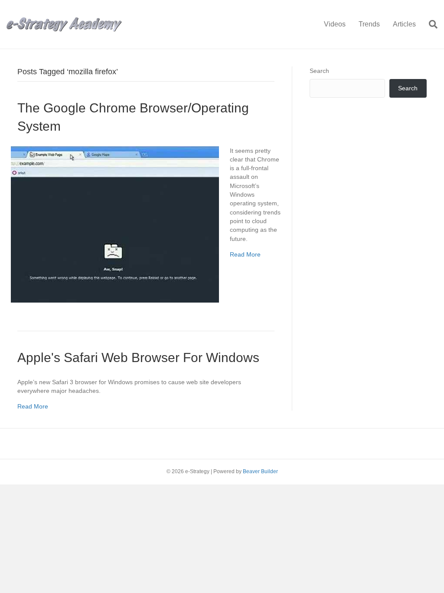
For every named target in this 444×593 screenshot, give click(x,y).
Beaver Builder (260, 471)
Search (319, 70)
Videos (335, 24)
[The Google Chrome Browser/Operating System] (115, 223)
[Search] (429, 24)
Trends (369, 24)
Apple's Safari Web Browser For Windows (138, 357)
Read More (245, 254)
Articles (404, 24)
